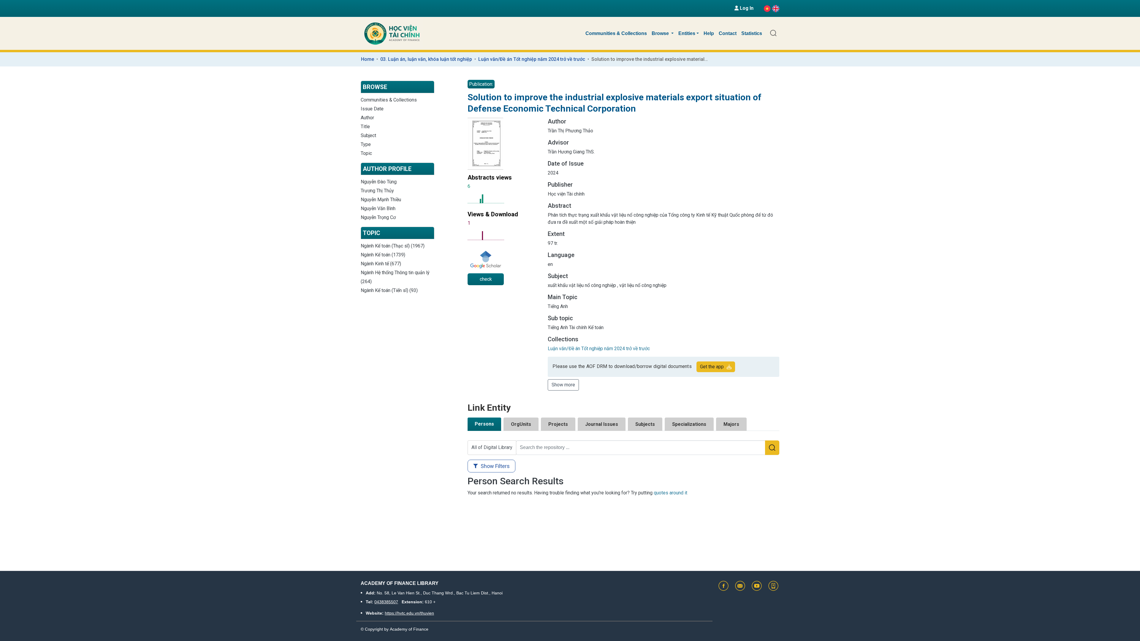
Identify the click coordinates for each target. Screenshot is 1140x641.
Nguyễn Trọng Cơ (378, 217)
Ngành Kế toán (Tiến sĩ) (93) (389, 290)
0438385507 (386, 601)
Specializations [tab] (689, 424)
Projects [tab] (558, 424)
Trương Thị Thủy (377, 190)
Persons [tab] (484, 424)
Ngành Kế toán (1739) (383, 255)
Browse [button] (661, 33)
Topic (366, 153)
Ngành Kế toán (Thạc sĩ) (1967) (393, 246)
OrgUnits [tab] (521, 424)
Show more (563, 385)
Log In (746, 8)
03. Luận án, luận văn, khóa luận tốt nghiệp (426, 59)
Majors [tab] (731, 424)
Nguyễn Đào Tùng (379, 182)
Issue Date (372, 109)
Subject (368, 135)
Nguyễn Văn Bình (378, 208)
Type (366, 144)
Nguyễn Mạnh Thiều (381, 199)
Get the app (712, 366)
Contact (728, 33)
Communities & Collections (616, 33)
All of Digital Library (491, 447)
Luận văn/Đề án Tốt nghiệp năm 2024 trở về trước (531, 59)
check (486, 279)
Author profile (387, 168)
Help (709, 33)
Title (365, 126)
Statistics (751, 33)
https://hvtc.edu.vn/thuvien (409, 613)
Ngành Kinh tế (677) (381, 263)
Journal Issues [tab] (601, 424)
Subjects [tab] (645, 424)
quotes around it (670, 493)
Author (367, 117)
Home (367, 59)
